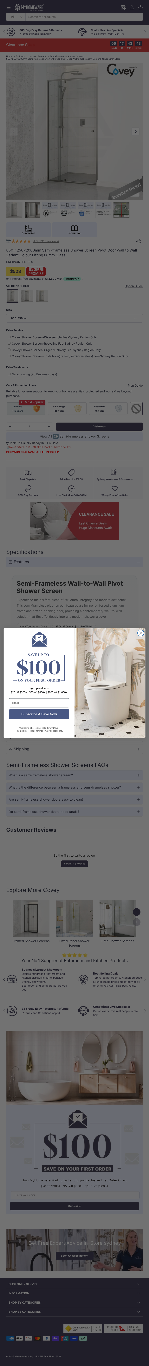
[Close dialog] (141, 633)
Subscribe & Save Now (39, 714)
